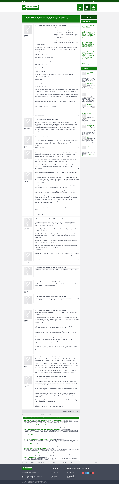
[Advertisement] (44, 34)
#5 (78, 214)
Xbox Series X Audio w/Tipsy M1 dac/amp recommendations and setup (88, 40)
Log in (89, 17)
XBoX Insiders (54, 476)
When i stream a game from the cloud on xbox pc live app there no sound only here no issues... (43, 420)
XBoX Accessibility (70, 476)
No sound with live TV (28, 434)
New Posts (85, 68)
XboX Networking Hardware (72, 475)
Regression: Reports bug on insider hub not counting (87, 36)
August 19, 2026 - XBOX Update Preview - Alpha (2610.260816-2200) (88, 62)
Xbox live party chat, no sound (30, 443)
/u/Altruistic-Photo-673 (88, 155)
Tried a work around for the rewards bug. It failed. (87, 49)
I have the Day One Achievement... (90, 94)
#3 (78, 147)
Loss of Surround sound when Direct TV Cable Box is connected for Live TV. (39, 439)
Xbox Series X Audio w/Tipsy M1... (90, 126)
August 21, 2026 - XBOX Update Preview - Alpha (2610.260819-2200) (88, 30)
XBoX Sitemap (54, 477)
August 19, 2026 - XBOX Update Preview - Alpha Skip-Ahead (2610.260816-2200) (88, 58)
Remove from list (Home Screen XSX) (88, 56)
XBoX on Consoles (36, 21)
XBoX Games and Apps (55, 473)
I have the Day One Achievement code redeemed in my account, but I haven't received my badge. (88, 33)
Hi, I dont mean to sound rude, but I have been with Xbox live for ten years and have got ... (42, 429)
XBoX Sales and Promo (71, 477)
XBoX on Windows (54, 475)
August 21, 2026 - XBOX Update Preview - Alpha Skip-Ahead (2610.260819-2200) (88, 26)
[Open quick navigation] (96, 462)
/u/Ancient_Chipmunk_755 (87, 113)
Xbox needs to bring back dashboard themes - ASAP (87, 43)
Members (93, 9)
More (89, 64)
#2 (78, 132)
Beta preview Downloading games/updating (87, 47)
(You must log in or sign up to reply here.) (71, 411)
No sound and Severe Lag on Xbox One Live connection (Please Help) (38, 452)
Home (78, 9)
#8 (78, 275)
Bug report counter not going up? (88, 37)
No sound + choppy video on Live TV (31, 457)
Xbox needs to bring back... (90, 137)
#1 (78, 115)
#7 (78, 259)
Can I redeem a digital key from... (91, 147)
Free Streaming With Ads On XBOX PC (87, 54)
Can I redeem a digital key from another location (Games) (88, 45)
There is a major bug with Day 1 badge (88, 51)
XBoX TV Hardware (70, 472)
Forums (85, 9)
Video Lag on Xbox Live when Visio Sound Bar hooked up (35, 424)
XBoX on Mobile (70, 473)
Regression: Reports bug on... (90, 105)
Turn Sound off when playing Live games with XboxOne (35, 448)
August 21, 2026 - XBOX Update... (90, 73)
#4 (78, 168)
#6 (78, 249)
